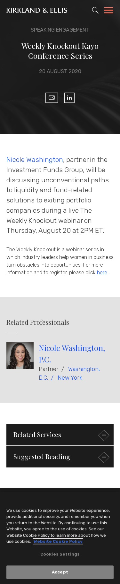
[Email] (51, 98)
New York (70, 377)
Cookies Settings (60, 554)
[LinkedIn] (69, 98)
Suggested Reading (41, 456)
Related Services (37, 434)
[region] (60, 538)
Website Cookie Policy (58, 541)
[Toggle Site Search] (95, 10)
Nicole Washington (34, 159)
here (102, 272)
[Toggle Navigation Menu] (109, 11)
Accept (60, 572)
